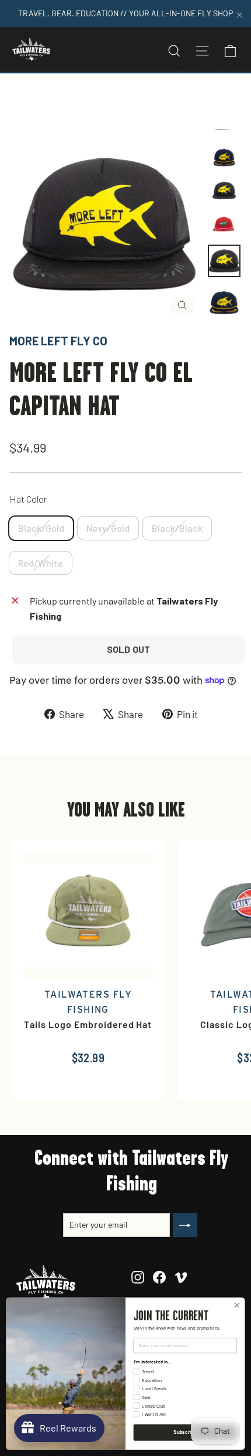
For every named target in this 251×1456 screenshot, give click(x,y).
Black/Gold (41, 527)
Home (21, 101)
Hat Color (28, 498)
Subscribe (185, 1432)
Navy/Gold (108, 527)
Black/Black (177, 527)
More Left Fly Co (58, 341)
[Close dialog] (237, 1305)
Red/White (40, 562)
